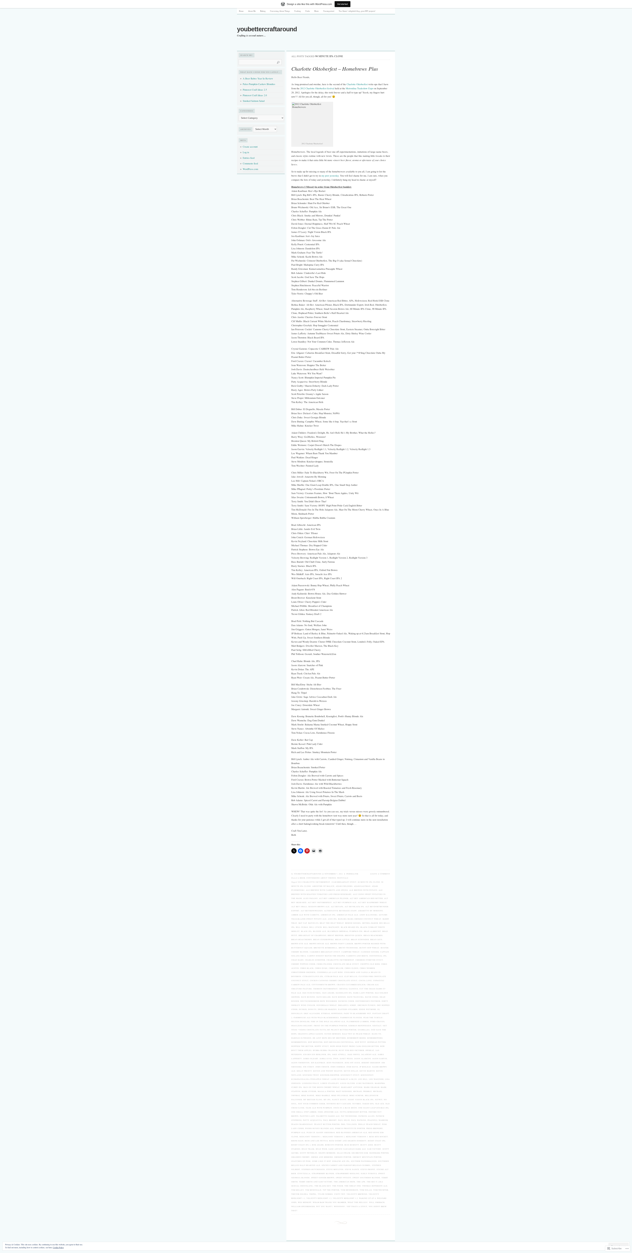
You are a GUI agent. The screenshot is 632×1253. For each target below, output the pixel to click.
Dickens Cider (346, 1001)
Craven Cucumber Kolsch (351, 984)
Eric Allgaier (312, 1013)
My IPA (327, 1099)
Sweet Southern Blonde (366, 1177)
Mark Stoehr (309, 1091)
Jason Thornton (300, 1062)
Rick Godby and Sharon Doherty (348, 1141)
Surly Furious (369, 1173)
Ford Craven (377, 1021)
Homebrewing (299, 1042)
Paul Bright (330, 1120)
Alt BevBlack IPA (354, 906)
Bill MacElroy (331, 927)
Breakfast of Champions (312, 935)
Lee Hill (363, 1079)
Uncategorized (328, 11)
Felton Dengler (300, 1021)
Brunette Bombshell (325, 948)
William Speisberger (303, 1206)
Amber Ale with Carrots (305, 915)
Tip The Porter (331, 1190)
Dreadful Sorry (347, 1005)
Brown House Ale (319, 943)
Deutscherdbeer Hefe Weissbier (318, 1001)
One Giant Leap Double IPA (373, 1108)
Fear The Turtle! (373, 1017)
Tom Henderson (349, 1190)
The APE (361, 1182)
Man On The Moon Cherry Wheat (321, 1087)
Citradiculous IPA (313, 976)
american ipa (328, 915)
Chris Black (307, 968)
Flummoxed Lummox (358, 1021)
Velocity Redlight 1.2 (318, 1198)
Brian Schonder (360, 939)
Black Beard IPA (350, 927)
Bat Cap (303, 923)
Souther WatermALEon (364, 1161)
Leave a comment (380, 874)
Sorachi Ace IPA (341, 1161)
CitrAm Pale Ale (334, 976)
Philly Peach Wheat (369, 1124)
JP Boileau (365, 1067)
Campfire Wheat (351, 952)
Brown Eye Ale (299, 943)
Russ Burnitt (351, 1145)
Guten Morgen (332, 1034)
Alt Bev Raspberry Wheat (372, 902)
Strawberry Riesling (347, 1173)
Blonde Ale (319, 931)
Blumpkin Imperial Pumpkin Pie (345, 931)
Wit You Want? (324, 1206)
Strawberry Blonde (323, 1173)
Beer (302, 878)
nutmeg (356, 1103)
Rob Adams (318, 1145)
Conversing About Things (280, 11)
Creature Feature (301, 989)
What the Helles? (358, 1202)
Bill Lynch (315, 927)
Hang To (376, 1034)
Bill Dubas (302, 927)
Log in (246, 152)
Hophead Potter (376, 1042)
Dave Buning (308, 997)
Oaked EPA (368, 1103)
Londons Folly (310, 1083)
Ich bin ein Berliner (314, 1054)
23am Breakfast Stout (343, 882)
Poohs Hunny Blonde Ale (319, 1128)
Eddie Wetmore (367, 1009)
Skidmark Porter (379, 1153)
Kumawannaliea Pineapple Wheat (310, 1079)
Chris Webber (367, 968)
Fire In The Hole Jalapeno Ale (328, 1021)
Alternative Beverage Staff (340, 910)
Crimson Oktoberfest (325, 989)
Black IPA (306, 931)
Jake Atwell (339, 1054)
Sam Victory (374, 1149)
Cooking (297, 11)
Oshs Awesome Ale (328, 1112)
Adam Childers (344, 886)
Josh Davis (352, 1067)
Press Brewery (374, 1128)
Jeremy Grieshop (370, 1062)
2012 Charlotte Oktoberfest (314, 882)
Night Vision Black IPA (361, 1099)
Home (241, 11)
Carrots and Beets (357, 956)
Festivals (342, 878)
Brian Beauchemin (301, 939)
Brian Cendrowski (323, 939)
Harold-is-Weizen (301, 1038)
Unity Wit (339, 1194)
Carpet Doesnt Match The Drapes (326, 956)
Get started (342, 4)
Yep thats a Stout (357, 1206)
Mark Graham (371, 1087)
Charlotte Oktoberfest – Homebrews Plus (334, 68)
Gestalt (377, 1025)
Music (316, 11)
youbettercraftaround (267, 29)
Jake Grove (353, 1054)
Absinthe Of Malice (323, 886)
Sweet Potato (343, 1177)
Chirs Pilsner (324, 964)
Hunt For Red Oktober (351, 1050)
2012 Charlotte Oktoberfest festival (317, 88)
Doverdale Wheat (326, 1005)
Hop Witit (360, 1042)
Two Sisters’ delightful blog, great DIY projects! (357, 11)
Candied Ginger (370, 952)
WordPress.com (250, 169)
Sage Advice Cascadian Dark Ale (347, 1149)
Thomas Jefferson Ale (374, 1186)
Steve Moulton (334, 1169)
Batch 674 (313, 923)
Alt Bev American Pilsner (333, 898)
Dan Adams (328, 993)
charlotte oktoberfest (340, 960)
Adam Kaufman (362, 886)
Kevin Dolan (351, 1071)
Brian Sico (376, 939)
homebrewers (375, 1038)
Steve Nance (352, 1169)
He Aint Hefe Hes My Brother (329, 1038)
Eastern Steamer (348, 1009)
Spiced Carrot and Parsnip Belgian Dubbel (346, 1165)
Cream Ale (373, 984)
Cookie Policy (58, 1247)
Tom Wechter (380, 1190)
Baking (263, 11)
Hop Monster (315, 1042)
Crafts (307, 11)
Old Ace (379, 1103)
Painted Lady (307, 1116)
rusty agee (366, 1145)
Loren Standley (329, 1083)
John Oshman (337, 1067)
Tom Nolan (366, 1190)
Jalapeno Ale (368, 1054)
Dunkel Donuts (307, 1009)
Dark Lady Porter (363, 993)
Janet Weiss (346, 1058)
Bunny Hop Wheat (369, 948)
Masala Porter (326, 1091)
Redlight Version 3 (357, 1136)
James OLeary (310, 1058)
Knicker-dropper (329, 1075)
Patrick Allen (366, 1116)
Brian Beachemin (373, 935)
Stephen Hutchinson (313, 1169)
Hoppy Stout (322, 1046)
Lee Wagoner (376, 1079)
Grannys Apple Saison (310, 1034)
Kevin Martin (367, 1071)
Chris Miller (336, 968)
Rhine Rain (297, 1141)
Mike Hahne (307, 1095)
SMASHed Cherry (300, 1157)
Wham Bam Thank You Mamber (329, 1202)
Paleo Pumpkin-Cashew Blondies (259, 84)
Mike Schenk (356, 1095)
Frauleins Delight (302, 1025)
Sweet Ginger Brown (322, 1177)
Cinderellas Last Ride (330, 972)
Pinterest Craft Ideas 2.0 (255, 95)
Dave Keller (323, 997)
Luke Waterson (364, 1083)
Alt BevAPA (337, 906)
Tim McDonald (313, 1190)
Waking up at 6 (367, 1198)
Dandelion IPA (344, 993)
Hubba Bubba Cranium (325, 1050)
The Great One (352, 1186)
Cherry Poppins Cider (303, 964)
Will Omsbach (377, 1202)
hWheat (370, 1050)
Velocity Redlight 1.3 (345, 1198)
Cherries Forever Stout (369, 960)
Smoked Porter (342, 1157)
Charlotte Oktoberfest (357, 84)
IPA (329, 1054)
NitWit (378, 1099)
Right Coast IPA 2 (301, 1145)
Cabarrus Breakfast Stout (325, 952)
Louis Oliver (347, 1083)
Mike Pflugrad (339, 1095)
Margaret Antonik (352, 1087)
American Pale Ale (347, 915)
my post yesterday (330, 175)
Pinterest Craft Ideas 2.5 (255, 89)
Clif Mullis (350, 976)
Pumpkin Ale (298, 1132)
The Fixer (337, 1186)
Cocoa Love (365, 980)
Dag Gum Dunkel (312, 993)
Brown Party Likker (341, 943)
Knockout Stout (350, 1075)
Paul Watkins (358, 1120)
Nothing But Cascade (339, 1103)
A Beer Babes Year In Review (258, 78)
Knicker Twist (311, 1075)
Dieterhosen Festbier (368, 1001)
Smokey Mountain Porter (367, 1157)
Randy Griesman (325, 1132)
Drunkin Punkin (367, 1005)
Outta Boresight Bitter (353, 1112)
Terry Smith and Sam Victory (315, 1182)
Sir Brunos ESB (360, 1153)
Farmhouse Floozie (351, 1017)
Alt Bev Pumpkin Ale (344, 902)
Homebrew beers (356, 1038)
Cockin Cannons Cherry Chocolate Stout (333, 980)
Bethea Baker (370, 923)
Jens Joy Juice (352, 1062)
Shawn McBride (327, 1153)
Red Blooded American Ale (351, 1132)
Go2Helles (364, 1030)
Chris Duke (321, 968)
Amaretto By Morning (370, 910)
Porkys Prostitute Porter (350, 1128)
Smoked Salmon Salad (253, 100)
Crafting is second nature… (251, 35)
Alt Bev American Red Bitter (366, 898)
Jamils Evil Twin (329, 1058)
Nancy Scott (339, 1099)
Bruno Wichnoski (348, 948)
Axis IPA (332, 919)
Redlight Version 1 (310, 1136)
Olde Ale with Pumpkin (319, 1108)
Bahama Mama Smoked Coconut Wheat (359, 919)
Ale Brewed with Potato (363, 890)
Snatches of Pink (301, 1161)
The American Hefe (344, 1182)
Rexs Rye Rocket (378, 1136)
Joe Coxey (308, 1067)
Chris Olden (351, 968)
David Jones (371, 997)
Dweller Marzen (327, 1009)
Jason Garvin (379, 1058)
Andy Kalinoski (368, 915)
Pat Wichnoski (349, 1116)
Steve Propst (367, 1169)
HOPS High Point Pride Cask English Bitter (354, 1046)
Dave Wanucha (355, 997)
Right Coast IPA (376, 1141)
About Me (252, 11)
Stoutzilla (303, 1173)
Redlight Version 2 (334, 1136)
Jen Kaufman (318, 1062)
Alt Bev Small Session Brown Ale (310, 906)
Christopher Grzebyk (303, 972)
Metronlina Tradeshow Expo (359, 88)
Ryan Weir (321, 1149)
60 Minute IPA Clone (369, 882)
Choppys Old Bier (370, 964)
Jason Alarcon (362, 1058)
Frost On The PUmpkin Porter (330, 1025)
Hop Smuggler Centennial (339, 1042)
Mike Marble (323, 1095)
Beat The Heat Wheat (332, 923)
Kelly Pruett (304, 1071)
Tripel (312, 1194)
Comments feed (250, 163)
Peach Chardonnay (302, 1124)
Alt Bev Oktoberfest (320, 902)
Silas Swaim (343, 1153)
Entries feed (248, 157)
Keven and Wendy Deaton (327, 1071)
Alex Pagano (310, 898)
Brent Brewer (335, 935)
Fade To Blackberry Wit (357, 1013)
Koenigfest (367, 1075)
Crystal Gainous (348, 989)
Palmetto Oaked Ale (328, 1116)
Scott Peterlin (308, 1153)
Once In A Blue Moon (345, 1108)
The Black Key (323, 1186)
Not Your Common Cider (311, 1103)
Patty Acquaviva (312, 1120)
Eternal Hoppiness (331, 1013)
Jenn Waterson (335, 1062)
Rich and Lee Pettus (316, 1141)
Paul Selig (344, 1120)
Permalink (352, 874)
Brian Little (342, 939)
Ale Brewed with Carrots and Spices (327, 890)
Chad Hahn (297, 960)
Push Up (311, 1132)
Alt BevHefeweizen (312, 910)
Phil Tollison (349, 1124)
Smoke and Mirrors (322, 1157)
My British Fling (312, 1099)
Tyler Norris (325, 1194)
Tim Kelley (297, 1190)
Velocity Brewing (357, 1194)
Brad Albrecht (372, 931)
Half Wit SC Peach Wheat (356, 1034)
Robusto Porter (334, 1145)
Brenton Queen (353, 935)
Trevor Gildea (299, 1194)
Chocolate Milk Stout (346, 964)
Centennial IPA (378, 956)
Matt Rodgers (344, 1091)
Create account (250, 146)
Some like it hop (321, 1161)
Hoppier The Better (302, 1046)
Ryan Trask (308, 1149)
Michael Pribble (362, 1091)
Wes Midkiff (304, 1202)
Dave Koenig (339, 997)
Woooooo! (339, 1206)
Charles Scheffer (315, 960)
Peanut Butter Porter (327, 1124)
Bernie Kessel (353, 923)
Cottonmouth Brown (323, 984)
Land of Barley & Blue (344, 1079)
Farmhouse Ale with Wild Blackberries (316, 1017)
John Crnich (322, 1067)
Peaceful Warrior (378, 1120)
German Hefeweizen (359, 1025)
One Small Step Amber (303, 1112)
